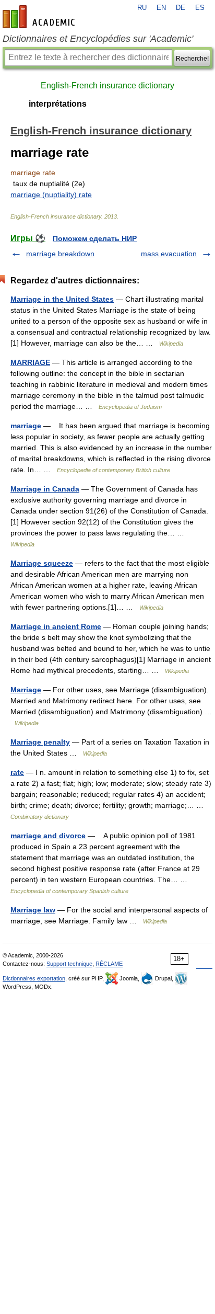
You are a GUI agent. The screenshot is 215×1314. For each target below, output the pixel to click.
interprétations (58, 103)
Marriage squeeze (41, 563)
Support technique (69, 964)
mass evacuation (169, 253)
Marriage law (32, 910)
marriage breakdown (60, 253)
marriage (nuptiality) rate (51, 194)
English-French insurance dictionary (107, 85)
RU (142, 8)
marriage (25, 425)
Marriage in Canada (44, 489)
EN (161, 8)
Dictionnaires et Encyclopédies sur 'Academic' (98, 38)
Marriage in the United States (62, 299)
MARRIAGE (30, 362)
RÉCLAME (109, 964)
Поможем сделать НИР (95, 238)
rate (17, 772)
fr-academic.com (40, 16)
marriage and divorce (48, 835)
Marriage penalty (40, 742)
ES (200, 8)
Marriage (25, 689)
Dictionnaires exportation (34, 978)
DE (180, 8)
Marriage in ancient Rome (55, 626)
